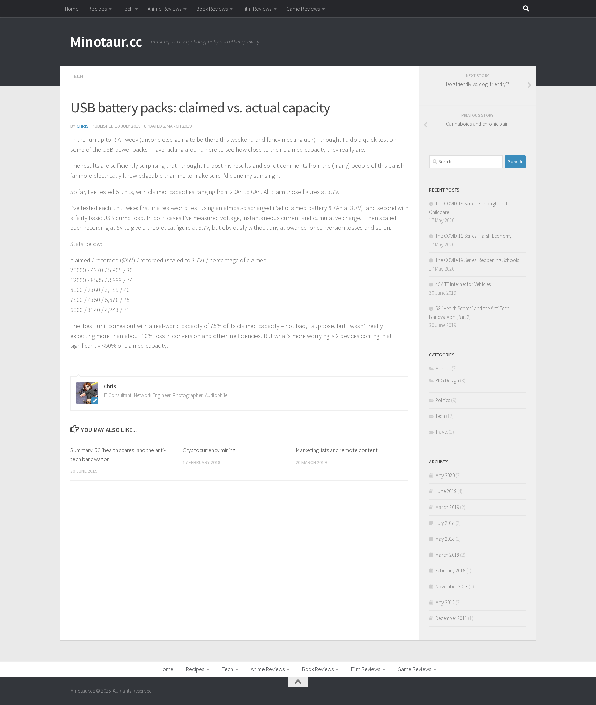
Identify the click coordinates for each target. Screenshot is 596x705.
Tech (127, 8)
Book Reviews (212, 8)
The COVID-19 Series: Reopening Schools (477, 260)
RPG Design (447, 380)
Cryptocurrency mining (209, 450)
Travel (441, 432)
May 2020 (445, 475)
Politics (442, 400)
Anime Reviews (164, 8)
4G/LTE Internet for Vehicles (463, 284)
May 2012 (445, 602)
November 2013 (451, 586)
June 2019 (445, 491)
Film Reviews (256, 8)
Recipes (97, 8)
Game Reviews (303, 8)
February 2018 (450, 570)
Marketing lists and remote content (337, 450)
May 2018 (445, 539)
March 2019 (447, 507)
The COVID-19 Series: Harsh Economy (473, 236)
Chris (83, 126)
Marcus (442, 368)
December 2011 (451, 618)
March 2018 (447, 554)
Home (72, 8)
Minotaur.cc (106, 41)
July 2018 (445, 523)
